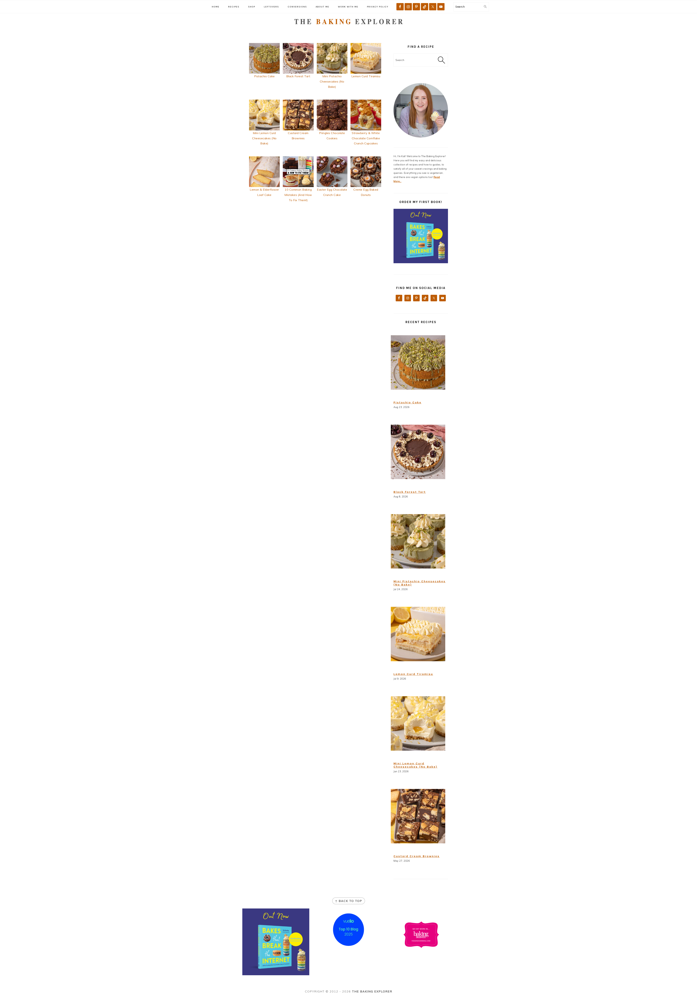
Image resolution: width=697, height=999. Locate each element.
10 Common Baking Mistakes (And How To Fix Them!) (298, 195)
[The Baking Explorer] (348, 30)
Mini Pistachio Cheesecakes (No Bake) (332, 81)
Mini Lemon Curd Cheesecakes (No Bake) (264, 138)
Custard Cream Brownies (417, 856)
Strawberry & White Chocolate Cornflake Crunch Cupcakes (366, 138)
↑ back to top (348, 901)
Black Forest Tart (298, 76)
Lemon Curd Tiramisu (365, 76)
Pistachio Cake (264, 76)
